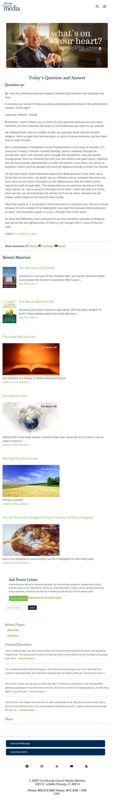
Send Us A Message (20, 743)
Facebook (47, 246)
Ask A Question (18, 598)
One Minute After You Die (36, 301)
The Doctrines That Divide (36, 268)
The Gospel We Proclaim (19, 336)
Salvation (13, 630)
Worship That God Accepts (20, 458)
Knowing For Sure (15, 396)
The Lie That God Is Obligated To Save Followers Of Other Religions (48, 517)
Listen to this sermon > (16, 382)
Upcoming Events (18, 752)
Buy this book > (28, 283)
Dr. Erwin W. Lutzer (26, 233)
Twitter (32, 246)
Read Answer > (27, 658)
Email (61, 246)
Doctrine (12, 635)
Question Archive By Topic (45, 597)
